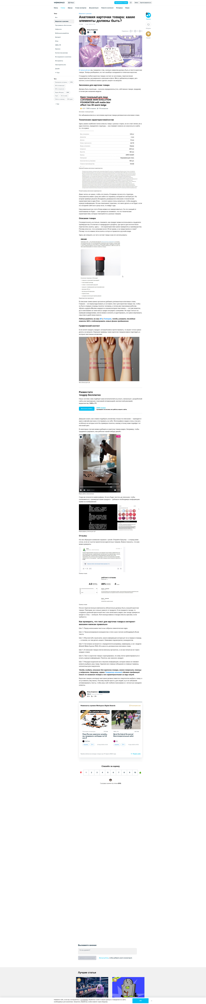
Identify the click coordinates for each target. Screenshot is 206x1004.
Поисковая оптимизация (88, 731)
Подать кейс (136, 754)
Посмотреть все (136, 705)
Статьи (63, 8)
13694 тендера (101, 408)
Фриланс (57, 49)
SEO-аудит (70, 99)
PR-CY (91, 32)
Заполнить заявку (87, 408)
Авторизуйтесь (104, 958)
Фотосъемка (64, 95)
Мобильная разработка (62, 33)
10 (135, 772)
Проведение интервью (61, 82)
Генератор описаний (113, 672)
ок (140, 1001)
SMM (67, 92)
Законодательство (60, 65)
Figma (56, 95)
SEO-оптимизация (59, 85)
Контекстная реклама (61, 53)
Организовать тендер (121, 2)
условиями (84, 1000)
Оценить (86, 744)
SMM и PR (58, 45)
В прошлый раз (84, 70)
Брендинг (58, 37)
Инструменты (59, 61)
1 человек (103, 783)
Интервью (119, 8)
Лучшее (148, 38)
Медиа (72, 2)
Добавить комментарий (87, 958)
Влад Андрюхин (92, 30)
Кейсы (56, 8)
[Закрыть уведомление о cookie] (151, 1000)
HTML (71, 82)
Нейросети (58, 29)
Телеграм (107, 319)
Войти (136, 2)
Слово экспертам (80, 8)
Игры (56, 41)
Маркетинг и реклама (61, 21)
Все (56, 17)
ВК (101, 319)
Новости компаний (107, 8)
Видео (127, 8)
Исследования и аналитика (63, 57)
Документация (93, 8)
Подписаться (105, 692)
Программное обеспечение (63, 25)
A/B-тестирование (59, 89)
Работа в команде (60, 99)
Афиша (70, 8)
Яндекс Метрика (59, 92)
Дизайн (57, 68)
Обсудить (148, 28)
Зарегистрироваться (145, 2)
